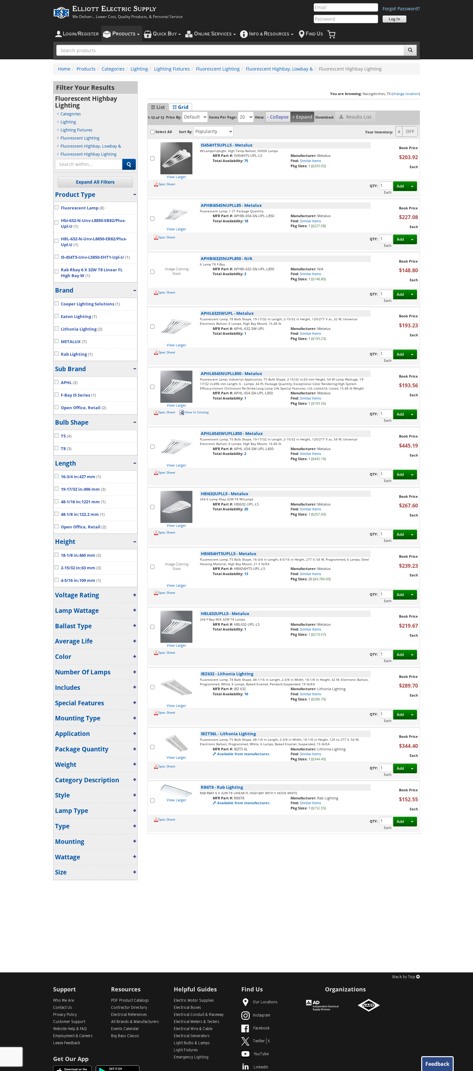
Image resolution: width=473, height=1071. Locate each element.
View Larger (176, 176)
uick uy (165, 34)
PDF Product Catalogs (130, 1001)
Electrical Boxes (187, 1008)
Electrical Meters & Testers (196, 1022)
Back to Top (404, 977)
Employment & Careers (73, 1036)
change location (406, 93)
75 (246, 160)
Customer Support (69, 1022)
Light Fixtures (186, 1050)
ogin (81, 34)
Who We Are (63, 1001)
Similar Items (310, 160)
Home (64, 69)
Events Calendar (125, 1029)
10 (246, 693)
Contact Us (62, 1008)
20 (246, 509)
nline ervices (213, 34)
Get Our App (70, 1059)
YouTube (261, 1054)
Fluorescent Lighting (218, 69)
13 (246, 573)
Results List (358, 117)
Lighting (139, 69)
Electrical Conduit (199, 1015)
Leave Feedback (66, 1043)
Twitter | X (261, 1041)
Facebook (261, 1028)
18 (246, 220)
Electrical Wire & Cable (193, 1029)
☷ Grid (180, 107)
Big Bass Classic (125, 1036)
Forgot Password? (401, 8)
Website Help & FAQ (70, 1029)
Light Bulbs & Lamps (192, 1043)
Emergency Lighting (191, 1057)
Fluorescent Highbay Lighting (88, 154)
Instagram (261, 1016)
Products (86, 69)
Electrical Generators (192, 1036)
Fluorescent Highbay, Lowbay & (279, 69)
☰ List (158, 107)
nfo (269, 34)
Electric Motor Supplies (194, 1001)
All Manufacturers (135, 1022)
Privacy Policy (65, 1015)
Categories (113, 69)
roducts (124, 34)
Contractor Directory (129, 1008)
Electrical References (129, 1015)
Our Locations (265, 1002)
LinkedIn (261, 1067)
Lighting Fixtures (172, 69)
